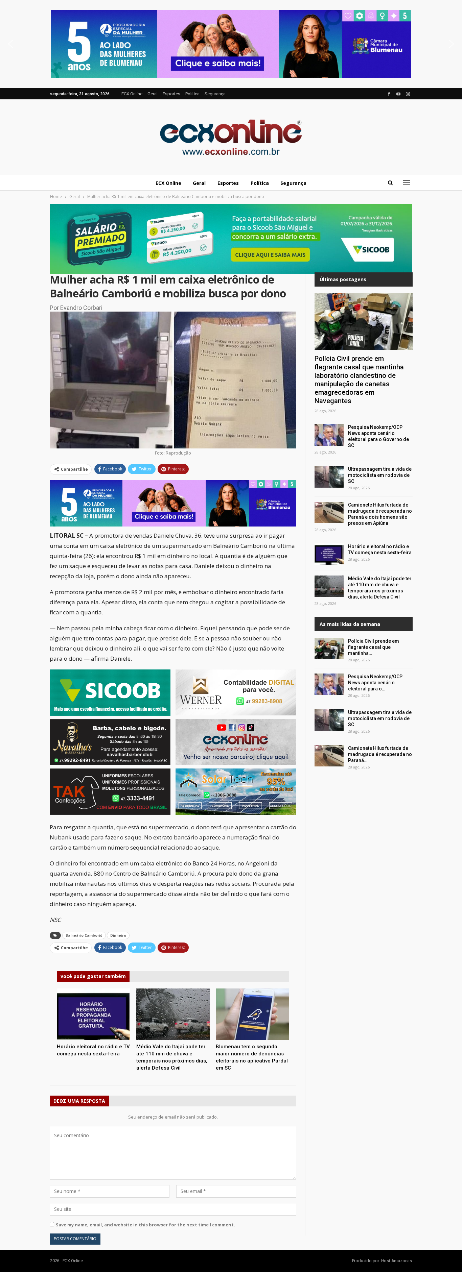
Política (192, 93)
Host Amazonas (396, 1260)
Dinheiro (118, 935)
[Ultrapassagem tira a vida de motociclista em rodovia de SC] (329, 477)
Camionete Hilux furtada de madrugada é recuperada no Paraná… (380, 754)
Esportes (171, 93)
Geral (152, 93)
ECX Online (131, 93)
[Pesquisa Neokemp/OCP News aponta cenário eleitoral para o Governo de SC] (329, 435)
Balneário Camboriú (84, 935)
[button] (231, 44)
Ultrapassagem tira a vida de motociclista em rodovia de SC (380, 475)
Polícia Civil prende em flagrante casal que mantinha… (373, 647)
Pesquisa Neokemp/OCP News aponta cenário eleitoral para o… (375, 682)
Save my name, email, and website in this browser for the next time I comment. (145, 1225)
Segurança (215, 93)
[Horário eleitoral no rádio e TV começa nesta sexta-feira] (93, 1014)
